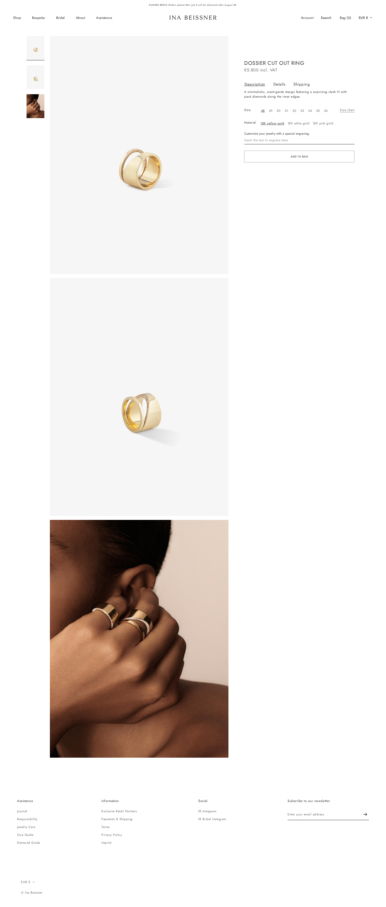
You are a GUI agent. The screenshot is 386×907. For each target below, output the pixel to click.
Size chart (347, 110)
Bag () (345, 17)
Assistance (104, 17)
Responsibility (27, 819)
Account (307, 17)
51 (286, 110)
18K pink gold (323, 123)
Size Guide (25, 834)
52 (294, 110)
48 (263, 110)
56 (326, 110)
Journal (22, 811)
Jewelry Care (26, 827)
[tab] (258, 84)
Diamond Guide (28, 842)
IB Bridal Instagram (212, 819)
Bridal (60, 17)
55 (318, 110)
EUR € (363, 17)
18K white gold (299, 123)
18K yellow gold (272, 123)
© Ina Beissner (32, 892)
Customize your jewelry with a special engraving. (277, 133)
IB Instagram (207, 811)
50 (279, 110)
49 (271, 110)
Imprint (106, 842)
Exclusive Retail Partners (119, 811)
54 (310, 110)
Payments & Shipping (117, 819)
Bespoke (38, 17)
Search (326, 17)
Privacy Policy (111, 834)
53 (302, 110)
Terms (105, 827)
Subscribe (365, 814)
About (80, 17)
